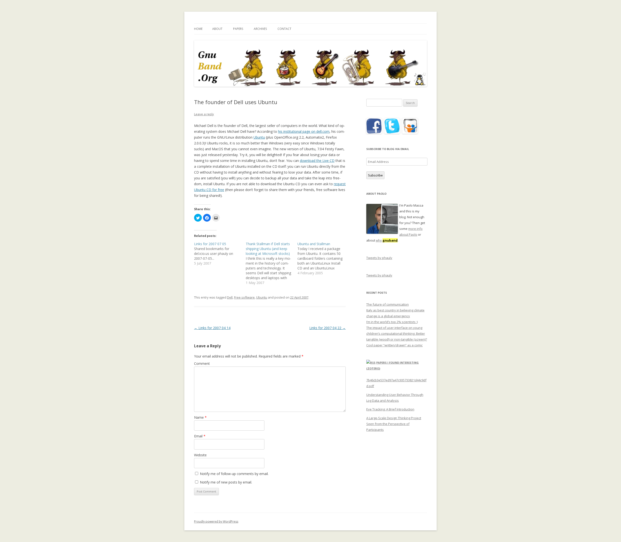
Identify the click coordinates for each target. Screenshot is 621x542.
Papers (238, 29)
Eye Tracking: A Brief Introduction (390, 409)
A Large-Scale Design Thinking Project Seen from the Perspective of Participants (393, 424)
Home (198, 29)
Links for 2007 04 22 (327, 327)
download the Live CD (317, 160)
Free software (244, 297)
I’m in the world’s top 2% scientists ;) (392, 322)
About (217, 29)
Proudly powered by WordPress (216, 521)
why (387, 240)
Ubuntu (259, 137)
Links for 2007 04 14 (212, 327)
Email (199, 436)
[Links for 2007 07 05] (220, 254)
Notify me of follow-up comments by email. (234, 473)
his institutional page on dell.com (303, 131)
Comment (202, 363)
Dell (230, 297)
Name (200, 417)
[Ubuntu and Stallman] (323, 258)
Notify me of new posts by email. (226, 482)
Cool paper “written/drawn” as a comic (394, 345)
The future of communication (387, 304)
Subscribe (375, 175)
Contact (284, 29)
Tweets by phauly (379, 258)
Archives (260, 29)
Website (200, 455)
